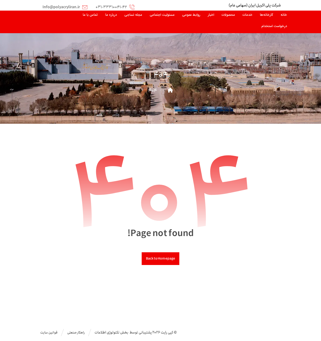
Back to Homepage (160, 258)
